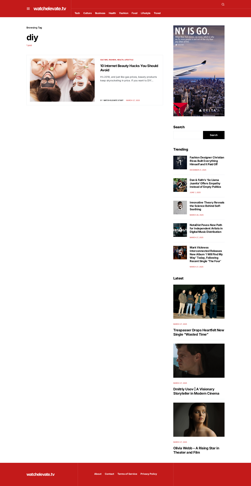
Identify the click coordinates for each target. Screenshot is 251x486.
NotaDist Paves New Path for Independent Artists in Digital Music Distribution (206, 228)
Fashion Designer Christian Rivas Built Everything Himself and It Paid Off (207, 161)
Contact (109, 473)
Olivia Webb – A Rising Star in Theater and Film (196, 450)
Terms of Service (127, 473)
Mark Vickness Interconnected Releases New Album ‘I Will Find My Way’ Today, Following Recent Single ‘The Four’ (206, 254)
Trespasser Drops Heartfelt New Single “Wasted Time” (198, 332)
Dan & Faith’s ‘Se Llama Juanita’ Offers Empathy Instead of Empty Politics (205, 183)
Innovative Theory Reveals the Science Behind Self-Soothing (207, 206)
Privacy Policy (149, 473)
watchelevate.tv (49, 8)
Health (120, 60)
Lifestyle (128, 60)
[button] (28, 8)
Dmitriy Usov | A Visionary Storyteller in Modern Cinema (196, 391)
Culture (104, 60)
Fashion (112, 60)
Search (179, 127)
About (97, 473)
